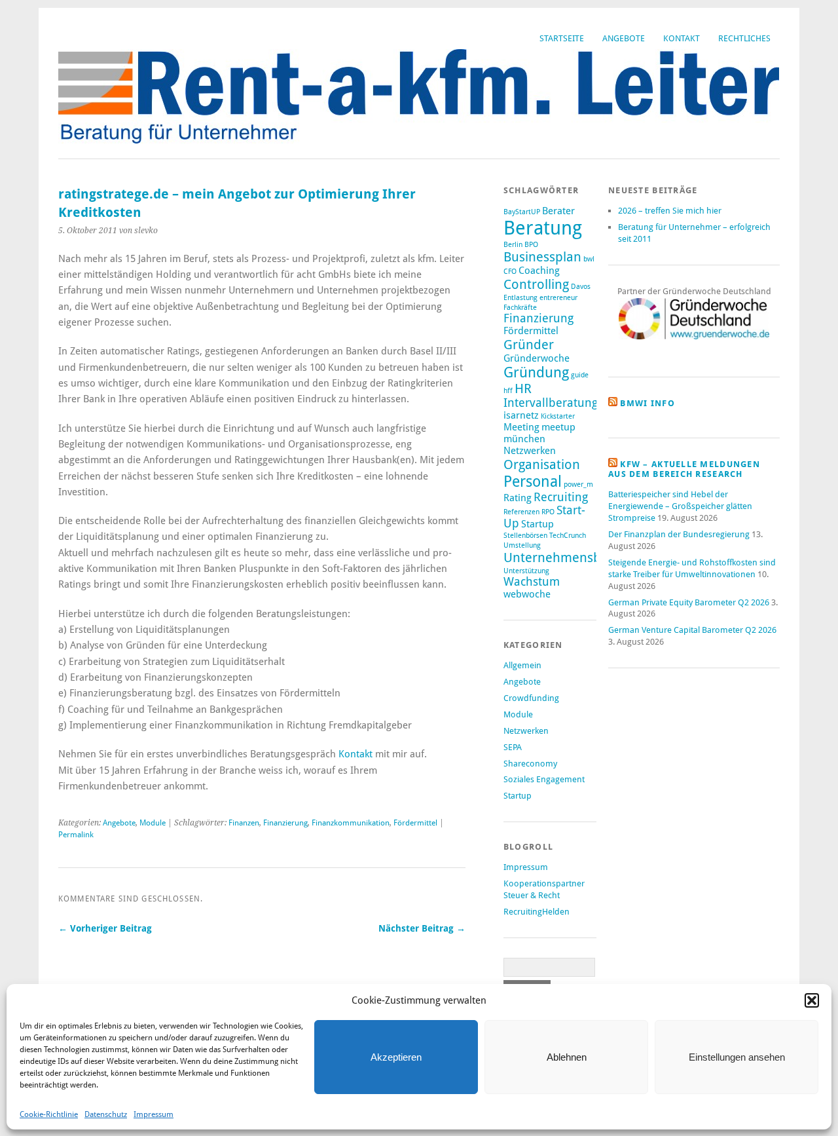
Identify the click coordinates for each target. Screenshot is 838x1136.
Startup (537, 524)
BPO (531, 244)
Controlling (536, 284)
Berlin (512, 244)
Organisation (541, 464)
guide (580, 375)
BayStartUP (521, 212)
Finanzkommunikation (351, 822)
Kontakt (681, 38)
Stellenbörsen (525, 535)
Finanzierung (285, 822)
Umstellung (522, 545)
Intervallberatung (550, 402)
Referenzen (521, 512)
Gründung (536, 372)
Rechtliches (744, 38)
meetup (558, 427)
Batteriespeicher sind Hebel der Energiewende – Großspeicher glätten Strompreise (680, 506)
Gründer (528, 344)
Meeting (521, 427)
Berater (558, 211)
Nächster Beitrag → (421, 928)
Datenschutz (105, 1114)
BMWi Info (647, 403)
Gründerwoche (536, 358)
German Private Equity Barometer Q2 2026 (688, 602)
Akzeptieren (396, 1057)
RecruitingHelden (536, 912)
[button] (811, 1000)
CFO (510, 271)
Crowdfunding (531, 698)
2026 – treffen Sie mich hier (669, 211)
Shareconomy (530, 763)
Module (152, 822)
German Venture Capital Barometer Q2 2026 (692, 630)
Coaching (539, 270)
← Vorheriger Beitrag (105, 928)
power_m (578, 484)
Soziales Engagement (544, 779)
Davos (581, 286)
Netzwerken (529, 451)
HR (523, 388)
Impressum (153, 1114)
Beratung (542, 228)
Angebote (623, 38)
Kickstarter (558, 416)
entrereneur (558, 297)
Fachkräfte (520, 307)
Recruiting (561, 497)
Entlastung (520, 297)
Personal (532, 481)
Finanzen (243, 822)
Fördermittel (415, 822)
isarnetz (521, 415)
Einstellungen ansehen (737, 1057)
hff (508, 391)
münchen (524, 439)
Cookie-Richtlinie (49, 1114)
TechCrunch (567, 535)
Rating (517, 498)
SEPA (512, 747)
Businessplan (542, 257)
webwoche (527, 594)
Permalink (76, 834)
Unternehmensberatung (575, 557)
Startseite (561, 38)
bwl (588, 259)
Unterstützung (526, 571)
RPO (548, 512)
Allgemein (522, 665)
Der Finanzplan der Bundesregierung (679, 534)
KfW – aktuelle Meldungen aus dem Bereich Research (684, 469)
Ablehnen (567, 1057)
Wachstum (531, 581)
